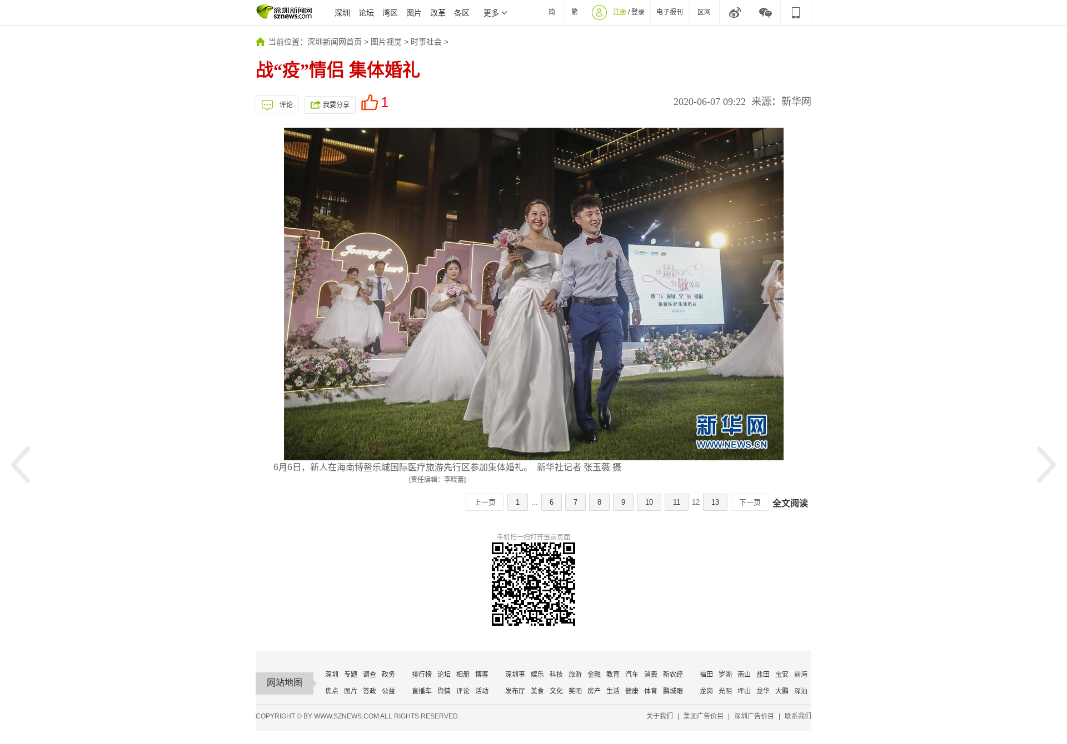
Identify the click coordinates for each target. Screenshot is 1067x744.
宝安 (782, 674)
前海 (800, 674)
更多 (491, 12)
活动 (481, 691)
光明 (725, 691)
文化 (556, 691)
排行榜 (422, 674)
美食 (537, 691)
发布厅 (515, 691)
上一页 (485, 502)
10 (649, 502)
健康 (632, 691)
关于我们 (659, 716)
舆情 (444, 691)
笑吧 (575, 691)
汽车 (632, 674)
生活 (613, 691)
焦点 (331, 691)
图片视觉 (386, 41)
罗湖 (725, 674)
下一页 (750, 502)
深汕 (800, 691)
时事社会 (426, 41)
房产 (594, 691)
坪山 (744, 691)
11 (676, 502)
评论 (286, 105)
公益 (388, 691)
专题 (350, 674)
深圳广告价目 (754, 716)
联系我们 (798, 716)
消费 (650, 674)
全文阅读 (790, 503)
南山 (744, 674)
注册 (619, 12)
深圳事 (515, 674)
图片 (414, 12)
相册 (463, 674)
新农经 (673, 674)
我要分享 (336, 105)
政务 (388, 674)
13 (715, 502)
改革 (438, 12)
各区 (462, 12)
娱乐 (537, 674)
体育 (650, 691)
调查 (369, 674)
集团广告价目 (704, 716)
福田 (706, 674)
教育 (613, 674)
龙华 (763, 691)
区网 (704, 12)
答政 (369, 691)
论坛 (366, 12)
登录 (638, 12)
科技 (556, 674)
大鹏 (782, 691)
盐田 (763, 674)
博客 (481, 674)
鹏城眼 (673, 691)
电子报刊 (669, 12)
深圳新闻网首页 (334, 41)
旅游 (575, 674)
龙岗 (706, 691)
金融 (594, 674)
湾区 (390, 12)
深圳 (342, 12)
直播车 (422, 691)
